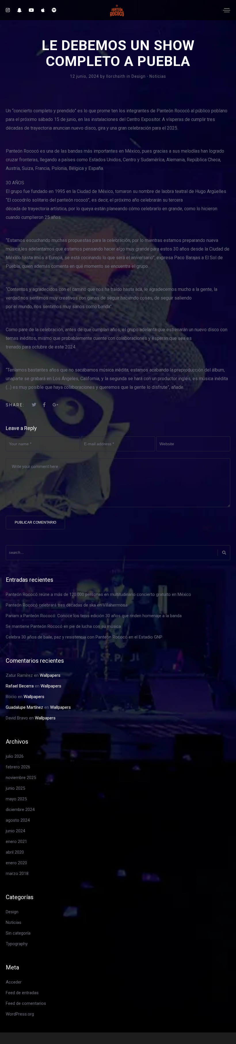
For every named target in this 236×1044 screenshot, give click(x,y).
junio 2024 (15, 830)
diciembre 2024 (20, 809)
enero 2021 (16, 841)
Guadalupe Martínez (24, 707)
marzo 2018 (17, 873)
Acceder (14, 982)
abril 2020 (15, 852)
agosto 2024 (18, 820)
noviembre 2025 (21, 777)
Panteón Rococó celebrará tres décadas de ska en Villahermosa (66, 605)
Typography (17, 943)
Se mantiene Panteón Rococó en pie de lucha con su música (63, 626)
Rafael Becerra (20, 686)
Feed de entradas (22, 992)
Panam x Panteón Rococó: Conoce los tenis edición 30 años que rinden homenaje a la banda (94, 615)
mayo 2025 (16, 799)
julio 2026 (15, 756)
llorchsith (116, 76)
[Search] (224, 552)
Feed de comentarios (26, 1003)
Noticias (157, 76)
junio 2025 (15, 788)
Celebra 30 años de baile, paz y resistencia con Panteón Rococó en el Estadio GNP (84, 637)
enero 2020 (16, 862)
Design (139, 76)
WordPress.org (20, 1014)
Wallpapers (50, 675)
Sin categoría (18, 933)
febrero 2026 (18, 767)
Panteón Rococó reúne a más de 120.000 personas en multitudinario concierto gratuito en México (98, 594)
